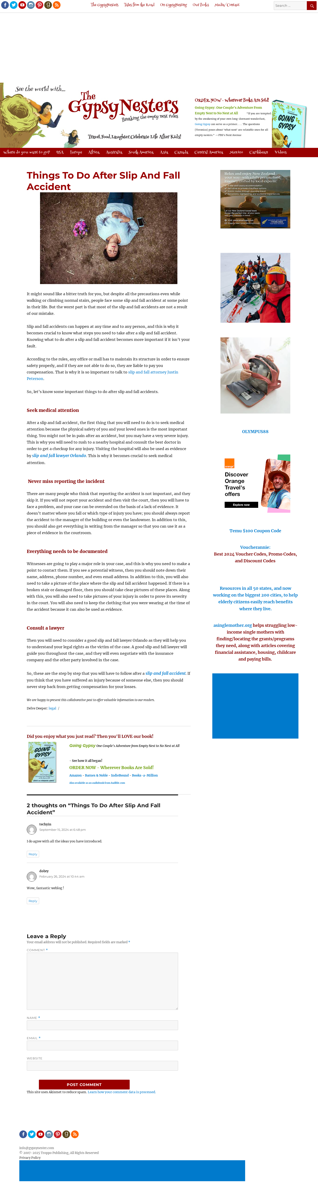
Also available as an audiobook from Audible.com (97, 782)
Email (34, 1038)
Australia (114, 152)
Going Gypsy (202, 124)
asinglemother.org (232, 625)
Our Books (201, 5)
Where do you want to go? (26, 152)
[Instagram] (30, 4)
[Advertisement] (159, 48)
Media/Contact (227, 5)
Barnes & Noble (96, 775)
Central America (208, 152)
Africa (93, 152)
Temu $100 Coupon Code (255, 530)
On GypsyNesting (173, 5)
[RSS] (56, 4)
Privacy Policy (30, 1158)
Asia (164, 152)
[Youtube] (21, 4)
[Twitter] (13, 4)
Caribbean (258, 152)
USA (60, 152)
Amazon (75, 775)
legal (52, 708)
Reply (33, 854)
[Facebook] (4, 4)
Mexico (236, 152)
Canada (181, 152)
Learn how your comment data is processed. (122, 1092)
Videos (280, 152)
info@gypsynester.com (36, 1148)
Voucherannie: (255, 547)
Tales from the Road (139, 5)
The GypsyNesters (104, 5)
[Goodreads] (47, 4)
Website (35, 1058)
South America (141, 152)
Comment (37, 950)
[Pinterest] (39, 4)
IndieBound (120, 775)
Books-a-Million (145, 775)
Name (33, 1018)
